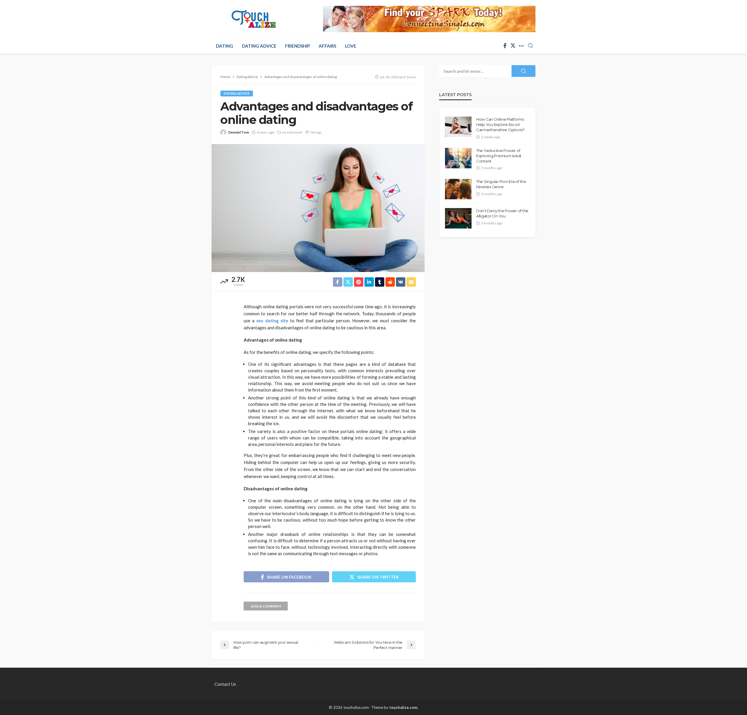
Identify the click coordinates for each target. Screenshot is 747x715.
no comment (292, 132)
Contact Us (225, 684)
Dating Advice (259, 46)
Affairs (327, 46)
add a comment (266, 606)
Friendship (297, 46)
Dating (224, 46)
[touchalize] (254, 19)
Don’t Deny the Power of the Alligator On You (502, 213)
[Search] (530, 45)
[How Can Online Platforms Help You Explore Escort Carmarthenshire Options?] (458, 127)
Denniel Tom (238, 132)
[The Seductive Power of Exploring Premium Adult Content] (458, 158)
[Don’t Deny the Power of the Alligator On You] (458, 218)
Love (350, 46)
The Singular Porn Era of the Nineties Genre (501, 184)
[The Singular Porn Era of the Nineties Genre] (458, 189)
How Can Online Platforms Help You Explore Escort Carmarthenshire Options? (500, 124)
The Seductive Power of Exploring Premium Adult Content (498, 155)
